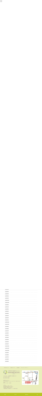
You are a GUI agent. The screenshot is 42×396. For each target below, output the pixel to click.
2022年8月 (7, 354)
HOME (5, 394)
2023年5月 (7, 335)
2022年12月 (7, 346)
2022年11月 (7, 348)
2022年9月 (7, 352)
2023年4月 (7, 337)
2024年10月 (7, 302)
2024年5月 (7, 311)
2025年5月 (7, 289)
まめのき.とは (6, 367)
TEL (37, 394)
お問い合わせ (26, 394)
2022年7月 (7, 356)
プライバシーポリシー (24, 367)
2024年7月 (7, 306)
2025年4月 (7, 291)
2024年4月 (7, 313)
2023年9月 (7, 326)
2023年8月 (7, 328)
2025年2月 (7, 295)
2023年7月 (7, 330)
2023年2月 (7, 341)
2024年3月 (7, 315)
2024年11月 (7, 300)
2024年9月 (7, 304)
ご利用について (12, 367)
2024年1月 (7, 319)
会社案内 (18, 367)
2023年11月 (7, 324)
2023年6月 (7, 333)
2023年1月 (7, 343)
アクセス (15, 394)
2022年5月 (7, 361)
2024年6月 (7, 309)
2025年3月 (7, 293)
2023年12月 (7, 322)
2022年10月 (7, 350)
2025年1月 (7, 298)
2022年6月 (7, 359)
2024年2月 (7, 317)
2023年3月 (7, 339)
